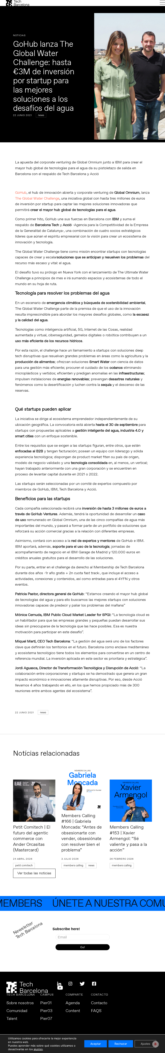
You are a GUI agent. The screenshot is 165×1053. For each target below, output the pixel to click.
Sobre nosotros (20, 1003)
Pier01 (46, 1003)
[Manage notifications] (155, 1044)
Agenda (73, 1003)
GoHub (21, 192)
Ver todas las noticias (34, 873)
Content (73, 1011)
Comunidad (16, 1011)
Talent (11, 1018)
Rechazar (120, 1043)
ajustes (38, 1049)
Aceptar (95, 1043)
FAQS (96, 1011)
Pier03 (46, 1011)
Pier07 (46, 1018)
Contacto (99, 1003)
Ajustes (145, 1043)
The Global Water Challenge (37, 198)
